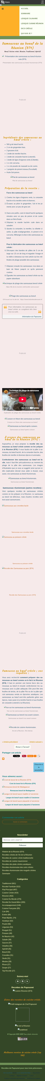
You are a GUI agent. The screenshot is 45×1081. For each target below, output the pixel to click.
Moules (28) (6, 961)
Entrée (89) (6, 915)
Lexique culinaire (29, 18)
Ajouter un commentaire (20, 822)
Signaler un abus (22, 1075)
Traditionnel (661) (9, 883)
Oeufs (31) (6, 958)
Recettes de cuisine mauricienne (15, 861)
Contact (12, 1075)
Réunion (22, 51)
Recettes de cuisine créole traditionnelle (17, 858)
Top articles (36, 1073)
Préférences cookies (33, 1078)
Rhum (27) (6, 964)
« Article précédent (10, 742)
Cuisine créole (14, 51)
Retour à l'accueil (22, 747)
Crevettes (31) (7, 955)
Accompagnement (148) (11, 905)
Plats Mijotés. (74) (9, 918)
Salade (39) (6, 940)
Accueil (24, 8)
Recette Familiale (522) (11, 886)
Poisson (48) (7, 933)
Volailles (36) (7, 946)
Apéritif (38, 51)
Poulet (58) (6, 924)
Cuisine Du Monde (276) (11, 899)
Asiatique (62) (7, 921)
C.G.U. (32, 1075)
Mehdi (14, 1073)
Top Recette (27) (8, 971)
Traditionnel (30, 51)
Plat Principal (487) (9, 890)
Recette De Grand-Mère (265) (13, 902)
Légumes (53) (7, 927)
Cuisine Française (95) (11, 908)
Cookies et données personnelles (14, 1078)
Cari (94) (5, 911)
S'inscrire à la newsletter (39, 767)
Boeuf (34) (6, 952)
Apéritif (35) (6, 949)
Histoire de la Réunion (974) (13, 852)
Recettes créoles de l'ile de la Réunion (17, 855)
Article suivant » (36, 742)
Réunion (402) (7, 896)
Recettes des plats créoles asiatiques (16, 864)
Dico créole (26, 28)
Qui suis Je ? (26, 33)
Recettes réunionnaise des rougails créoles (19, 870)
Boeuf (6, 51)
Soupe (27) (6, 968)
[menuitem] (32, 8)
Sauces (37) (7, 943)
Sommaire (25, 13)
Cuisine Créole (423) (10, 893)
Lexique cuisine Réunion (32, 23)
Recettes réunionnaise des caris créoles (17, 867)
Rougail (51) (7, 930)
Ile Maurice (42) (8, 936)
